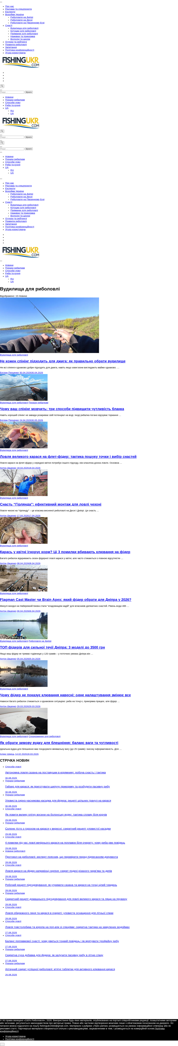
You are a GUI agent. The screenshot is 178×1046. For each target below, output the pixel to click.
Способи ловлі (13, 766)
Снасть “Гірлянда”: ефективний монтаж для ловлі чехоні (50, 504)
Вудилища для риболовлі (24, 28)
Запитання (11, 47)
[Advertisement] (89, 997)
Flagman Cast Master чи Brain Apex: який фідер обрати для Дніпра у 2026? (65, 600)
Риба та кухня (12, 105)
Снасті (8, 25)
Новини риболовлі (15, 851)
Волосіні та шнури (20, 39)
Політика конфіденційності (19, 50)
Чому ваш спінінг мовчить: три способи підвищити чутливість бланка (62, 409)
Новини (9, 97)
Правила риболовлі (16, 44)
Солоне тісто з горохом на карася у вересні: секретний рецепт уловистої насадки (58, 828)
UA (6, 108)
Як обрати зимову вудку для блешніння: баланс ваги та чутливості (59, 743)
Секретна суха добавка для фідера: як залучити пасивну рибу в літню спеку (54, 955)
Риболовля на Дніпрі (21, 17)
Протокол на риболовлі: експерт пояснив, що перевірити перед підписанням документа (61, 856)
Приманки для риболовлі (24, 33)
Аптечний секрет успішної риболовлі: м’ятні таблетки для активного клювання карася (60, 969)
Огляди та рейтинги (16, 42)
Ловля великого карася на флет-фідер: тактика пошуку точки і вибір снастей (68, 457)
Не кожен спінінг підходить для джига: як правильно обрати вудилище (62, 361)
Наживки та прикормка (22, 36)
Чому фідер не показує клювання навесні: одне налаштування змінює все (65, 695)
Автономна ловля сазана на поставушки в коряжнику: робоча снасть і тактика (55, 772)
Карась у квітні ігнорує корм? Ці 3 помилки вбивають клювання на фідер (65, 552)
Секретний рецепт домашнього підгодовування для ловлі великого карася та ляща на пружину (66, 898)
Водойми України (14, 14)
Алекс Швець (7, 754)
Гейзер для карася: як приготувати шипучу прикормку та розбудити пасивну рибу (57, 786)
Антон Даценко (8, 468)
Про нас (9, 6)
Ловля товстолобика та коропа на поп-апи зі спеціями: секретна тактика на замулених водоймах (67, 926)
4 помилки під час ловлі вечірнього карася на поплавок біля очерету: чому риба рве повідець (65, 842)
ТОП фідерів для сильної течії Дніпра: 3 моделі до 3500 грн (52, 647)
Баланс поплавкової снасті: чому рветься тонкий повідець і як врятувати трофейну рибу (62, 941)
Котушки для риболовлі (23, 31)
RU (12, 110)
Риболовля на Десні (21, 20)
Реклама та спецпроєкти (18, 9)
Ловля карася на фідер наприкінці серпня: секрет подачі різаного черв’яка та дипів (58, 870)
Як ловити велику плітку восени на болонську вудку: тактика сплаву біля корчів (56, 814)
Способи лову (12, 102)
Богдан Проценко (9, 372)
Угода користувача (15, 52)
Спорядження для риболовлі (44, 736)
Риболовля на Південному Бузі (27, 22)
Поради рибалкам (15, 100)
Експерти (10, 12)
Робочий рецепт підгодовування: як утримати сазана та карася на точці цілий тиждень (61, 884)
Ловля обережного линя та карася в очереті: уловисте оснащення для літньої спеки (59, 912)
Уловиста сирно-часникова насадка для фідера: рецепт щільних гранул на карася (58, 800)
